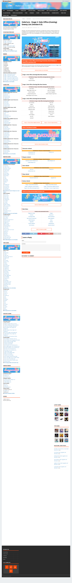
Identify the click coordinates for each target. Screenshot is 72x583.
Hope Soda (6, 286)
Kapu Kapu (6, 180)
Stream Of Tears (7, 238)
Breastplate (6, 280)
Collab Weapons (6, 12)
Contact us (5, 555)
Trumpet (5, 306)
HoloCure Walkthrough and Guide (41, 204)
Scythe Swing (6, 170)
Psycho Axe (6, 208)
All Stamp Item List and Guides (10, 310)
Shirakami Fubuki (7, 119)
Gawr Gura (6, 94)
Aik (4, 183)
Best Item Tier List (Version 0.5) (10, 348)
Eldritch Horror (6, 223)
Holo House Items (45, 12)
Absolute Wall (6, 215)
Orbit (5, 177)
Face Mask (6, 260)
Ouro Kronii (6, 102)
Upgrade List (53, 177)
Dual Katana (6, 188)
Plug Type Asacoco (7, 210)
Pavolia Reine (6, 146)
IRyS (5, 109)
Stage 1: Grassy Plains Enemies (32, 184)
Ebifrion (5, 181)
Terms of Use (5, 553)
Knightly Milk (6, 257)
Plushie (5, 262)
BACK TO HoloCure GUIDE (41, 229)
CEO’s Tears (6, 197)
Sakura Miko (6, 117)
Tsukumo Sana (7, 106)
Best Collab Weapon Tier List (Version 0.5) (11, 346)
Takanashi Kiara (7, 97)
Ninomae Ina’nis (7, 96)
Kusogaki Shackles (7, 282)
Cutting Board (6, 199)
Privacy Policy (5, 552)
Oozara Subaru (7, 132)
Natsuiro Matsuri (7, 128)
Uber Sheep (6, 271)
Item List (31, 169)
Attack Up (6, 290)
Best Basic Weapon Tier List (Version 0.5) (11, 347)
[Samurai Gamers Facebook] (7, 567)
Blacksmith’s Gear (7, 284)
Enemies (31, 214)
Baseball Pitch (6, 184)
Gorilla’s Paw (6, 269)
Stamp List (51, 169)
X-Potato (5, 202)
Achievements (14, 15)
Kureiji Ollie (6, 145)
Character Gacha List (34, 177)
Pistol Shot (6, 165)
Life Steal (5, 304)
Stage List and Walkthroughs (9, 352)
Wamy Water (6, 198)
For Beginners (10, 10)
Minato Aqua (6, 137)
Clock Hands (6, 173)
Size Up (5, 291)
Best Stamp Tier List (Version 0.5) (10, 350)
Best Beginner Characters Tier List (10, 338)
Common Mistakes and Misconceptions (11, 324)
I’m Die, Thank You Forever (9, 229)
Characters (23, 10)
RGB (5, 308)
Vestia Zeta (6, 152)
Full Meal (5, 264)
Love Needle (6, 185)
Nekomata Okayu (7, 122)
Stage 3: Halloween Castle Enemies (31, 186)
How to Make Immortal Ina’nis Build (10, 356)
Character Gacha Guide (8, 343)
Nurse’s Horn (6, 261)
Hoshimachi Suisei (7, 116)
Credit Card (6, 255)
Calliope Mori (6, 98)
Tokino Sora (6, 112)
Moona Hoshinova (7, 141)
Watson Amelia (7, 93)
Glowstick (6, 212)
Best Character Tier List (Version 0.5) (10, 345)
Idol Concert (6, 228)
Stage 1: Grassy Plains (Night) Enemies (51, 186)
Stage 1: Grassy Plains (8, 40)
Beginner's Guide (31, 213)
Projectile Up (6, 295)
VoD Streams (31, 225)
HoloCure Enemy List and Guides (41, 70)
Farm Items (63, 12)
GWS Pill (5, 279)
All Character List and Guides (10, 153)
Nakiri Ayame (6, 136)
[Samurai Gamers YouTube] (15, 567)
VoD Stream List (31, 153)
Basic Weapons (63, 10)
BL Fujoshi (6, 217)
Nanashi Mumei (7, 104)
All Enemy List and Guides (9, 81)
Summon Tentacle (7, 168)
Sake (5, 251)
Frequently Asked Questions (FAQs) (10, 336)
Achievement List (31, 152)
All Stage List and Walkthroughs (10, 50)
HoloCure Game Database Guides (41, 144)
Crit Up (5, 294)
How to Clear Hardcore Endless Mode (11, 360)
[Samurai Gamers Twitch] (11, 571)
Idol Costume (6, 274)
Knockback (6, 299)
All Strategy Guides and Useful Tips (11, 362)
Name (23, 240)
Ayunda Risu (6, 142)
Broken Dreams (7, 220)
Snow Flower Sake (7, 237)
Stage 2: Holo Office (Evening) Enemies (31, 188)
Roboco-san (6, 114)
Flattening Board (7, 225)
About (4, 559)
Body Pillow (6, 252)
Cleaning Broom (7, 189)
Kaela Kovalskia (7, 151)
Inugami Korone (7, 123)
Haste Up (5, 293)
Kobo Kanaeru (6, 150)
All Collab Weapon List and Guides (11, 239)
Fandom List (51, 152)
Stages (16, 10)
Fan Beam (6, 200)
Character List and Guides (8, 355)
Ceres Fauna (6, 103)
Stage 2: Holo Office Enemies (51, 184)
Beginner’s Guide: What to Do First (10, 323)
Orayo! (5, 178)
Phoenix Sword (7, 169)
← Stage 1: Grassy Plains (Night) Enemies (31, 122)
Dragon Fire (6, 222)
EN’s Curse (6, 194)
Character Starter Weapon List (32, 160)
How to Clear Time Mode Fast (9, 358)
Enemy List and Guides (8, 353)
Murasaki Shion (7, 134)
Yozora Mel (6, 127)
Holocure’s (54, 65)
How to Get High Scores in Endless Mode (11, 357)
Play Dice (5, 171)
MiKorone (6, 233)
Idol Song (6, 203)
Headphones (6, 267)
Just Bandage (6, 276)
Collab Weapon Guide (8, 351)
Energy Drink (6, 272)
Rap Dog (5, 234)
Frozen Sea (6, 227)
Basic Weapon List (51, 160)
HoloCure (35, 27)
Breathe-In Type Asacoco (8, 219)
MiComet (5, 232)
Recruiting (5, 557)
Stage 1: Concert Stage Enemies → (51, 122)
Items (26, 12)
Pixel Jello (30, 27)
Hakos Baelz (6, 101)
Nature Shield (6, 174)
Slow (5, 303)
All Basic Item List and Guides (10, 288)
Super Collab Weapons (18, 12)
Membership (6, 266)
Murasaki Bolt (6, 187)
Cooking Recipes (55, 12)
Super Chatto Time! (7, 281)
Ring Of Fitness (7, 235)
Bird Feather (6, 175)
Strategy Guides (31, 10)
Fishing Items (6, 15)
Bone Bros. (6, 218)
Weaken (5, 300)
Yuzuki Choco (6, 133)
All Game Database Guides (9, 393)
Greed (5, 305)
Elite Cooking (6, 224)
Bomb (5, 298)
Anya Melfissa (6, 147)
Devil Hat (5, 285)
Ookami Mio (6, 121)
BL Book (5, 209)
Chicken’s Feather (7, 270)
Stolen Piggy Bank (7, 275)
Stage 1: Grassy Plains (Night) (9, 45)
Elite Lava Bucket (7, 205)
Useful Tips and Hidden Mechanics (10, 326)
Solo (5, 296)
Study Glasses (6, 277)
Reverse (5, 309)
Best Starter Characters (52, 10)
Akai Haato (6, 126)
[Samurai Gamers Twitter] (11, 567)
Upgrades (32, 12)
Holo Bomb (6, 207)
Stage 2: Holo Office (7, 42)
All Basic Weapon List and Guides (10, 213)
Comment (23, 243)
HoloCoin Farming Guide (8, 342)
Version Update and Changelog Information (12, 340)
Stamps (37, 12)
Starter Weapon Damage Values (10, 341)
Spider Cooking (7, 204)
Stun (5, 301)
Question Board (51, 225)
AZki (5, 113)
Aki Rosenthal (6, 129)
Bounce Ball (6, 195)
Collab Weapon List (31, 162)
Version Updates (31, 223)
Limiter (5, 254)
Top (4, 10)
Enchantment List (31, 171)
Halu (5, 259)
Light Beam (6, 230)
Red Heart (6, 179)
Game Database (41, 10)
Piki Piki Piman (6, 265)
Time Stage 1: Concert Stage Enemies (51, 188)
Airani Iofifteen (6, 140)
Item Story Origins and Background (10, 332)
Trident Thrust (6, 166)
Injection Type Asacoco (8, 256)
